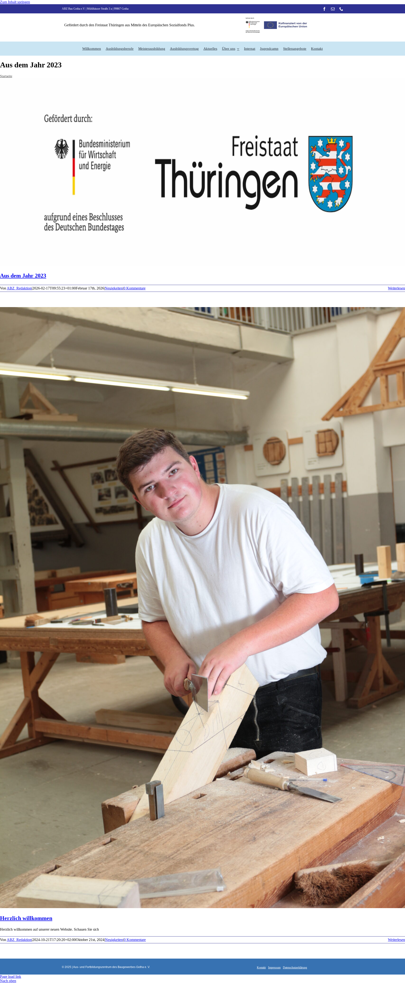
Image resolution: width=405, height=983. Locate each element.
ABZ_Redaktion (19, 288)
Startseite (6, 76)
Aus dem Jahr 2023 (23, 276)
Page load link (10, 977)
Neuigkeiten (114, 288)
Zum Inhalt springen (15, 2)
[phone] (341, 9)
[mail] (333, 9)
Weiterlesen (396, 288)
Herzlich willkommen (26, 918)
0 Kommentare (135, 288)
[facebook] (324, 9)
